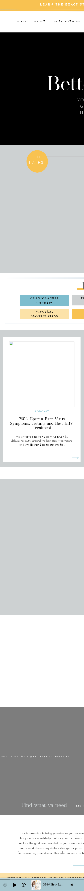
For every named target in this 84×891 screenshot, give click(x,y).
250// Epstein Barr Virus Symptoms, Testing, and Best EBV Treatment (41, 423)
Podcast (42, 411)
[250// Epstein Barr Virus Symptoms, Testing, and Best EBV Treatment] (75, 457)
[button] (14, 885)
